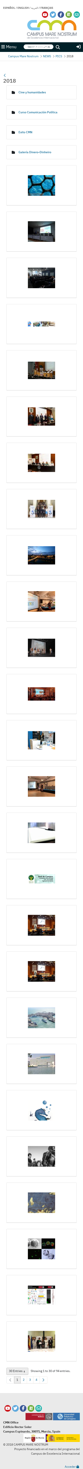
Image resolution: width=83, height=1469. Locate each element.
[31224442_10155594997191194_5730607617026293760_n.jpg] (41, 463)
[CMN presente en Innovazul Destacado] (41, 1018)
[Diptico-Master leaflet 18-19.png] (41, 1295)
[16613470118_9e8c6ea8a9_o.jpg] (41, 185)
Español (9, 8)
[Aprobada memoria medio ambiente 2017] (41, 833)
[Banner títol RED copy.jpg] (41, 879)
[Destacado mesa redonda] (41, 1249)
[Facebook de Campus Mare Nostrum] (23, 1408)
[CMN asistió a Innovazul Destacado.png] (41, 925)
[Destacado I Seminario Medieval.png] (41, 1203)
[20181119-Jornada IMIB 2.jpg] (41, 370)
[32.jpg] (41, 555)
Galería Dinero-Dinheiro (35, 152)
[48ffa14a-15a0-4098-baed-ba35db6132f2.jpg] (41, 786)
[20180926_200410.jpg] (41, 278)
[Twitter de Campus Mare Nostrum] (15, 1408)
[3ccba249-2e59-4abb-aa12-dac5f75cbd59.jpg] (41, 602)
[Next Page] (43, 1379)
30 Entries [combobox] (18, 1372)
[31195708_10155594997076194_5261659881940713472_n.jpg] (41, 417)
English (23, 8)
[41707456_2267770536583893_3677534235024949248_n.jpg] (41, 648)
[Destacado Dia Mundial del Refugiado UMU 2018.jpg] (41, 1156)
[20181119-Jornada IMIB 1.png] (41, 324)
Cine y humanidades (32, 92)
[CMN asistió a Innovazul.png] (41, 971)
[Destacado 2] (41, 1110)
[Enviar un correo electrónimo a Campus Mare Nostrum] (77, 14)
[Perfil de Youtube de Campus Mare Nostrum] (7, 1408)
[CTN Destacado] (41, 1064)
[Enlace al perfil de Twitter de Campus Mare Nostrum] (53, 14)
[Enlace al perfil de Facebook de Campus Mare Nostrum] (61, 14)
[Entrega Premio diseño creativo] (41, 1341)
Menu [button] (10, 46)
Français (46, 8)
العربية (34, 8)
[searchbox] (38, 46)
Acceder (70, 1467)
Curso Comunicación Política (38, 112)
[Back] (4, 75)
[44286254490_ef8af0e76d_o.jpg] (41, 694)
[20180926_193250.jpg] (41, 232)
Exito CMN (25, 132)
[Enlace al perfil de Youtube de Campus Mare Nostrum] (45, 14)
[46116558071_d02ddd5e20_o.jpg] (41, 740)
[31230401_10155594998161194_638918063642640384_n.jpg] (41, 509)
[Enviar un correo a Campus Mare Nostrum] (38, 1408)
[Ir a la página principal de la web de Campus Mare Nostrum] (52, 28)
